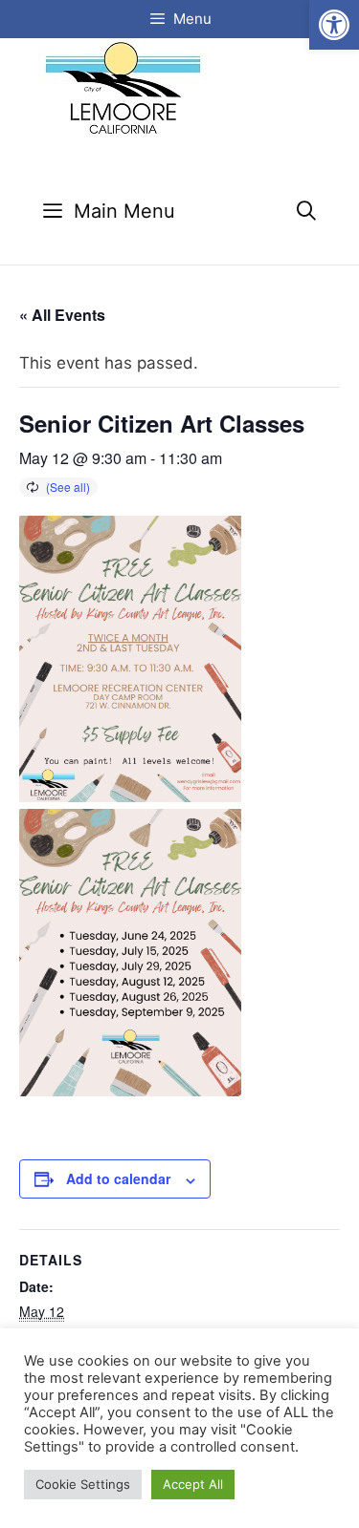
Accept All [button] (193, 1484)
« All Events (62, 315)
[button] (334, 25)
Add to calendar (118, 1178)
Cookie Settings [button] (82, 1484)
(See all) (68, 486)
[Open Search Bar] (306, 212)
